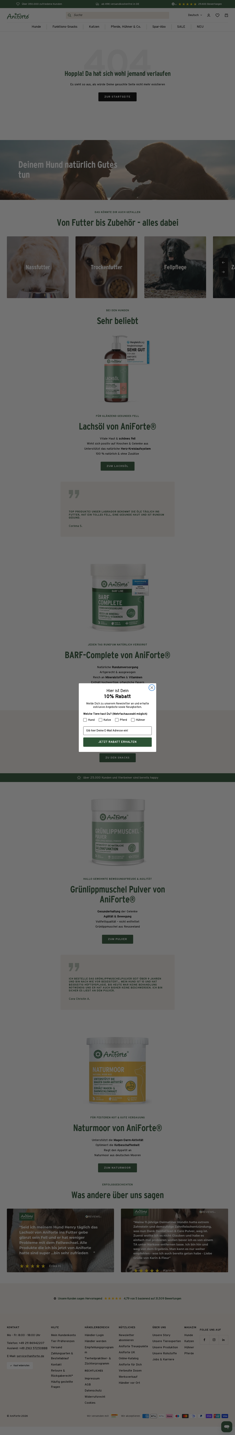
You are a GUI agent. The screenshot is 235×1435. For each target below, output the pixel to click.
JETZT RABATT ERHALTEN (117, 742)
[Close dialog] (152, 688)
